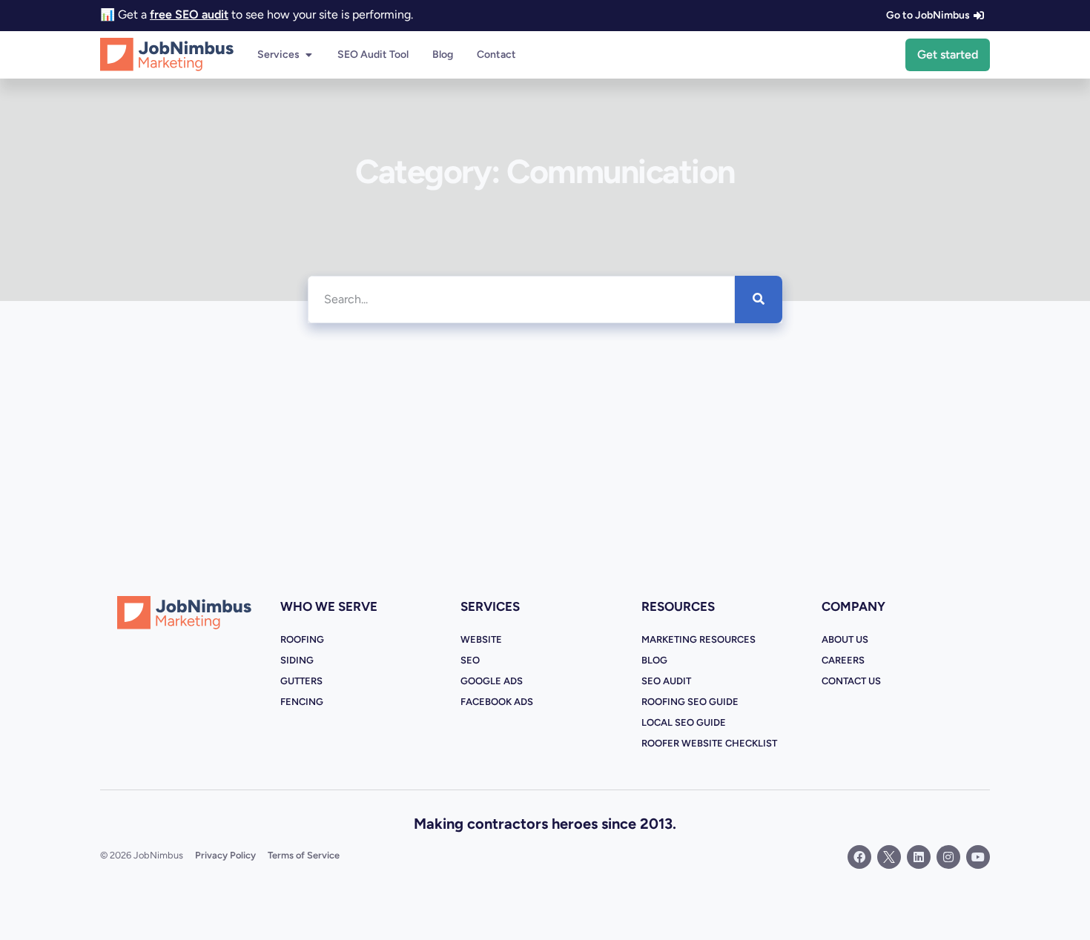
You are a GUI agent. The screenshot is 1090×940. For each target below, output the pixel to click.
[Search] (758, 299)
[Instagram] (948, 857)
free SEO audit (189, 14)
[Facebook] (859, 857)
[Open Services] (308, 54)
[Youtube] (978, 857)
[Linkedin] (919, 857)
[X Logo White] (889, 857)
